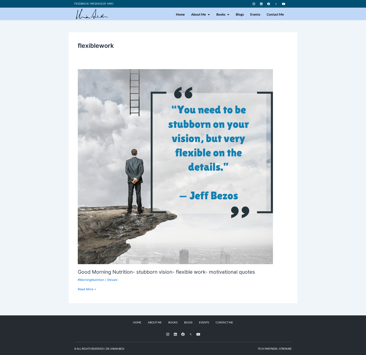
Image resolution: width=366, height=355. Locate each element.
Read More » (87, 289)
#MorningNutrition (91, 280)
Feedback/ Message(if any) (94, 3)
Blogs (240, 14)
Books (220, 14)
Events (255, 14)
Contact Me (275, 14)
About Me (198, 14)
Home (180, 14)
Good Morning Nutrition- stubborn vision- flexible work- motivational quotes (166, 272)
